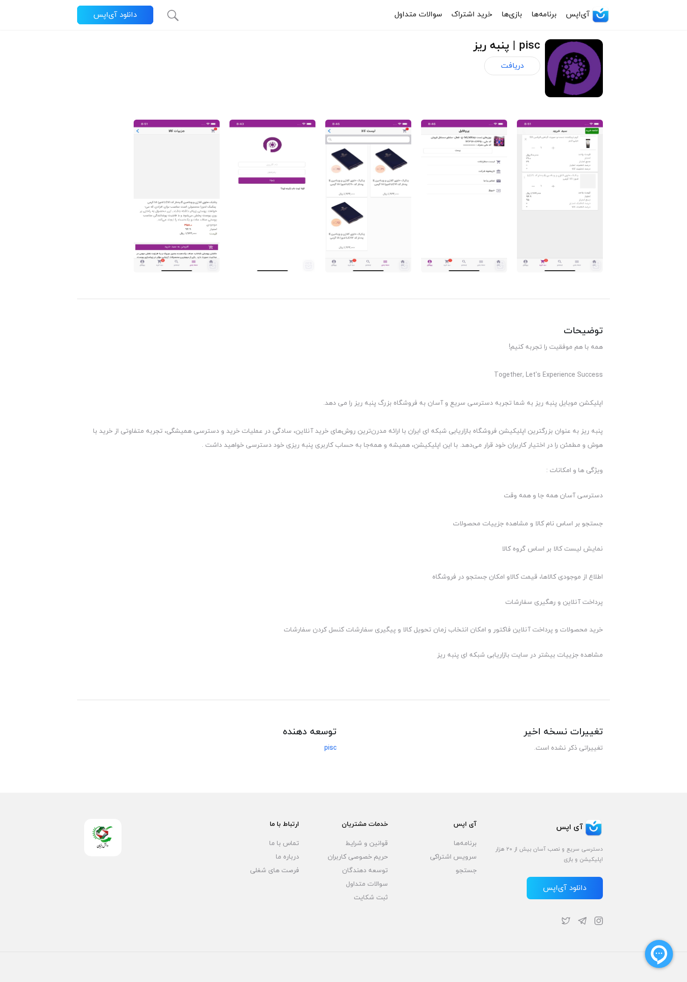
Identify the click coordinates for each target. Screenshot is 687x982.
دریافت (512, 66)
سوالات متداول (418, 14)
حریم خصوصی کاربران (358, 857)
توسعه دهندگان (365, 870)
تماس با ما (284, 843)
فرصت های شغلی (274, 870)
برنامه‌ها (544, 14)
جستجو (466, 870)
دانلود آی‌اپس (115, 15)
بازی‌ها (511, 14)
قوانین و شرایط (366, 843)
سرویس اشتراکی (453, 857)
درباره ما (287, 857)
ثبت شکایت (371, 897)
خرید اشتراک (471, 14)
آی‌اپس (578, 14)
